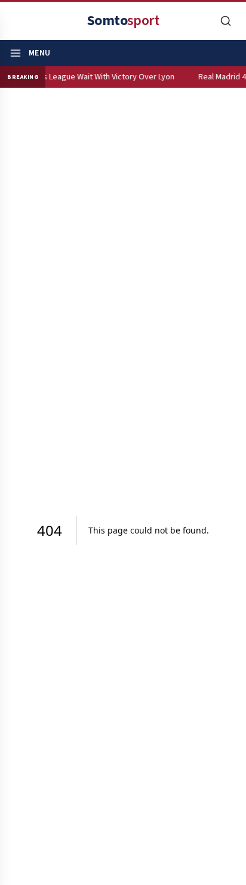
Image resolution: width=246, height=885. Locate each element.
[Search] (225, 21)
